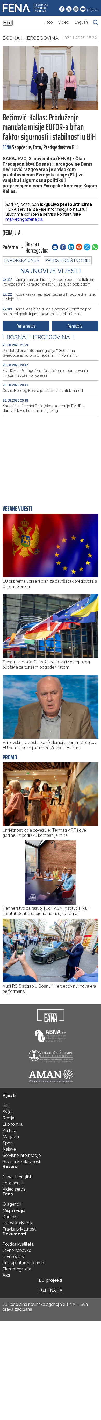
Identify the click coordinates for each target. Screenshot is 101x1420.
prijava (92, 9)
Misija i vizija (14, 1210)
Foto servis (13, 1182)
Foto (48, 22)
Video (63, 22)
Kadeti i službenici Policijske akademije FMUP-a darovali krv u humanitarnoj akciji (43, 408)
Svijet (8, 1111)
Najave (9, 1149)
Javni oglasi (14, 1256)
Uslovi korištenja (18, 1222)
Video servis (14, 1189)
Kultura (9, 1130)
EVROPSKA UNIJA (21, 260)
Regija (8, 1118)
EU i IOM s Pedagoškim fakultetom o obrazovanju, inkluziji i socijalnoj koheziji (46, 373)
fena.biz (75, 326)
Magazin (11, 1136)
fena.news (26, 326)
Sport (8, 1142)
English (81, 22)
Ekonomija (13, 1124)
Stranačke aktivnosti (22, 1161)
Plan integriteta (17, 1269)
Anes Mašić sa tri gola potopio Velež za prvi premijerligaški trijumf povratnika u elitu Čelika (47, 311)
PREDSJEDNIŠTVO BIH (67, 260)
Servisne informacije (22, 1155)
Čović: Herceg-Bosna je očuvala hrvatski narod (43, 390)
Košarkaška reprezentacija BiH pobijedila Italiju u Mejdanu (49, 296)
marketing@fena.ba (23, 219)
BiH (6, 1105)
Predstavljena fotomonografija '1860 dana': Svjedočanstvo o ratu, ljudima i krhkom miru (40, 353)
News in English (17, 1176)
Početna (10, 247)
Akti (6, 1275)
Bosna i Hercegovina (31, 38)
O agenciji (12, 1204)
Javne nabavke (17, 1250)
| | (38, 337)
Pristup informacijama (23, 1262)
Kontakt (10, 1216)
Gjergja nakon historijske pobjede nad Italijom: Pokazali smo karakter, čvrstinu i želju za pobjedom (49, 282)
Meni (7, 22)
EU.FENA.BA (50, 1290)
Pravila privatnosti (20, 1229)
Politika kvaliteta (18, 1244)
